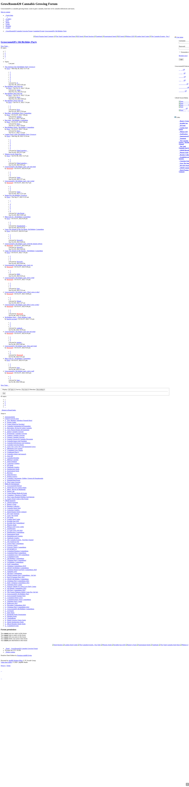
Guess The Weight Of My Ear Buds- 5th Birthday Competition (24, 229)
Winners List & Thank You (13, 154)
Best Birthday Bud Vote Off (13, 93)
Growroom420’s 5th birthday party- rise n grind (19, 181)
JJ (17, 83)
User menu (179, 37)
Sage (18, 288)
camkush (19, 328)
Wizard (19, 301)
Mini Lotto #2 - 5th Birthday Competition (18, 217)
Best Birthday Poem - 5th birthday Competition (19, 127)
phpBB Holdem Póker (16, 660)
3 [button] (5, 55)
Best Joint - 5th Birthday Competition (16, 120)
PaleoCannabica (22, 150)
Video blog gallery (6, 662)
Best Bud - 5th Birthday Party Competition (18, 113)
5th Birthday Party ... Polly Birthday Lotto (18, 317)
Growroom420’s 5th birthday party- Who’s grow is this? (22, 292)
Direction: (33, 389)
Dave (8, 68)
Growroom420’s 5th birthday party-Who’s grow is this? (22, 305)
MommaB (10, 168)
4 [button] (5, 56)
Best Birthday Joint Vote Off (13, 86)
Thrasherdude (21, 226)
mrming (19, 117)
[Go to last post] (18, 83)
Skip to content (5, 12)
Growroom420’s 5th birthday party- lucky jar (19, 265)
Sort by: (18, 389)
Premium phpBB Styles (24, 655)
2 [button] (5, 53)
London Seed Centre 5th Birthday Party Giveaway (20, 134)
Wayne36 (20, 240)
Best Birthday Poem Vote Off (14, 100)
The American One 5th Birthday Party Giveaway (20, 67)
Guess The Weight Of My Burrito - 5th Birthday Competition (24, 251)
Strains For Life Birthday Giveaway (16, 195)
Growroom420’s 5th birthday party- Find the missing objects (23, 244)
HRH (18, 274)
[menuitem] (8, 19)
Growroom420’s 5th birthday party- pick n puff (19, 371)
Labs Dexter (20, 213)
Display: (5, 389)
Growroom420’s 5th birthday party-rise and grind (20, 331)
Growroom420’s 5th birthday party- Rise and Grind (21, 346)
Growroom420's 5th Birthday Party (19, 42)
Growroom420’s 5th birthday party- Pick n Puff (19, 278)
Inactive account (12, 319)
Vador (18, 90)
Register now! (183, 56)
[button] (5, 58)
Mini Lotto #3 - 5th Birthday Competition (18, 358)
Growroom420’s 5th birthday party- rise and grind (20, 167)
